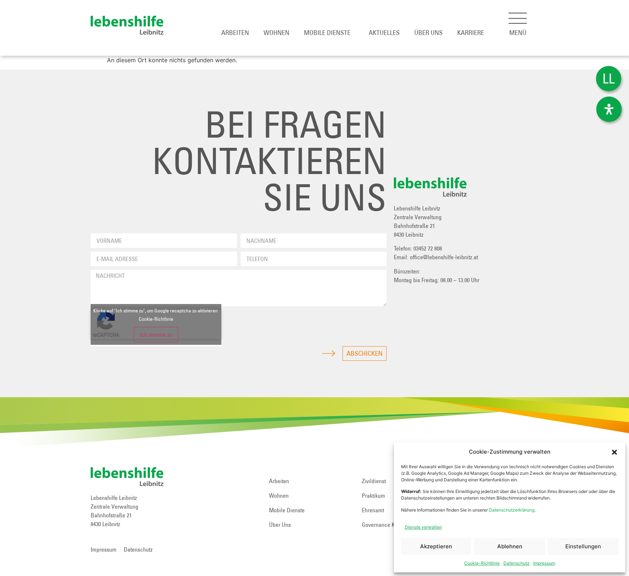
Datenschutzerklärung (511, 510)
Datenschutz (516, 563)
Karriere (470, 32)
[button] (614, 452)
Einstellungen (583, 546)
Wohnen (276, 32)
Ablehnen (509, 546)
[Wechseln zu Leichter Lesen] (608, 79)
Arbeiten (235, 32)
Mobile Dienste (327, 32)
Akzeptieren (436, 546)
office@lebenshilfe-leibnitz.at (444, 257)
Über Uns (428, 32)
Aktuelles (384, 32)
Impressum (544, 563)
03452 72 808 (428, 248)
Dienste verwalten (423, 527)
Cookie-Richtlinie (482, 563)
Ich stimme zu (156, 334)
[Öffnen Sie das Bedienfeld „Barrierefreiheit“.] (609, 109)
